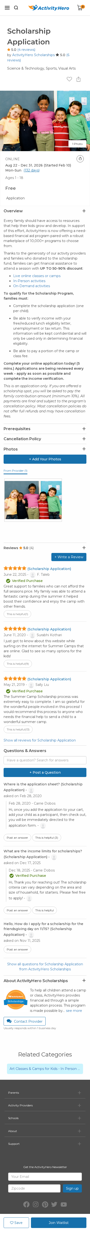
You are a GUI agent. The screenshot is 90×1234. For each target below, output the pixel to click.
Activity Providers (20, 1105)
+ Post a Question (45, 772)
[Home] (48, 8)
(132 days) (32, 170)
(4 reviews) (26, 49)
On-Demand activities (31, 286)
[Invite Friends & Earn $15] (80, 158)
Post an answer (17, 837)
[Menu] (7, 7)
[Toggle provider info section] (84, 980)
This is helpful (46, 837)
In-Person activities (29, 281)
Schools (13, 1118)
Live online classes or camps (36, 276)
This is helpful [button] (17, 614)
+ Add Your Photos (45, 459)
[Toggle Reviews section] (84, 548)
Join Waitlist (59, 1223)
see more (74, 1011)
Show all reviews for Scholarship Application (40, 740)
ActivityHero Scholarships (33, 55)
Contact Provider (28, 1021)
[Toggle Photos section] (84, 449)
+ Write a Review (68, 557)
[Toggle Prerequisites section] (84, 429)
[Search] (16, 7)
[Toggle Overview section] (84, 211)
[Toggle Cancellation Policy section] (84, 439)
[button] (45, 1069)
